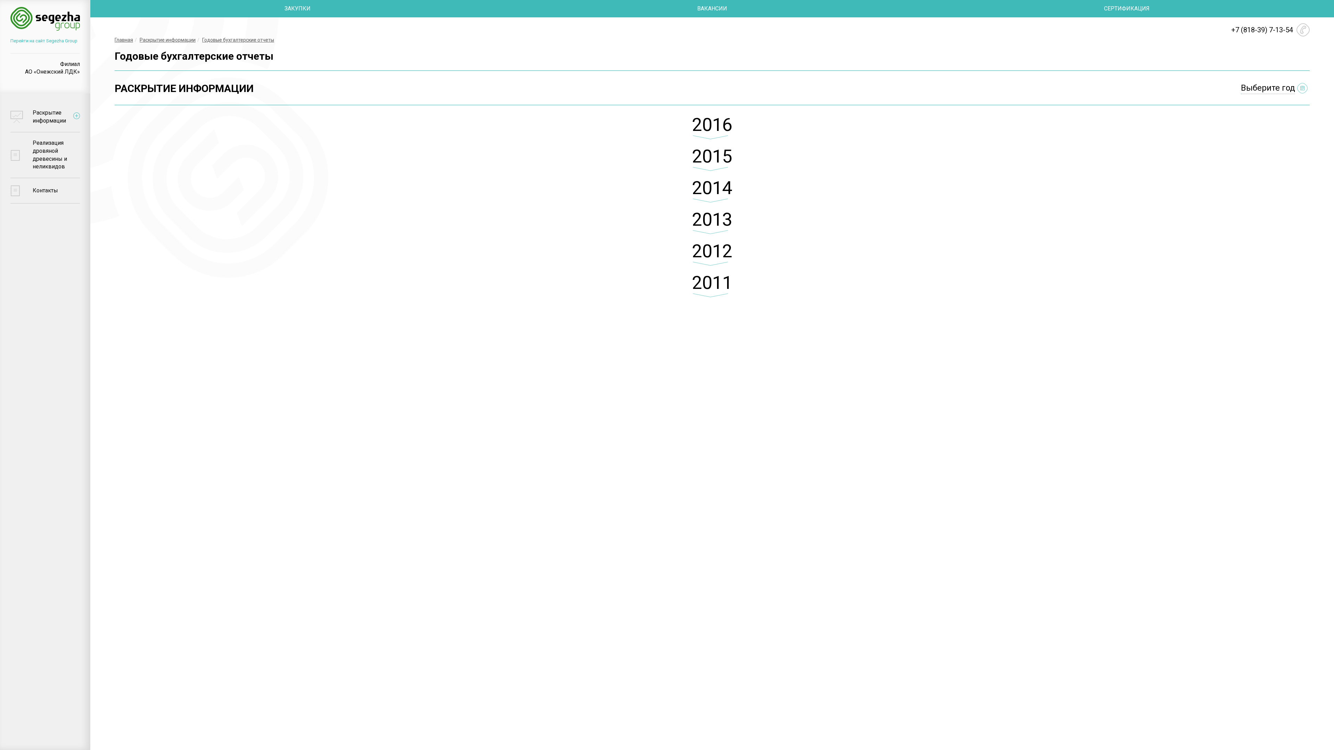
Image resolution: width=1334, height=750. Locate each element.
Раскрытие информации (168, 40)
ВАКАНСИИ (712, 8)
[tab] (712, 130)
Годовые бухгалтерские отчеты (238, 40)
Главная (124, 40)
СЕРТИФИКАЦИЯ (1127, 8)
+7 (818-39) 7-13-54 (1262, 30)
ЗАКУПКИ (298, 8)
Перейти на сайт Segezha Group (43, 40)
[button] (712, 130)
